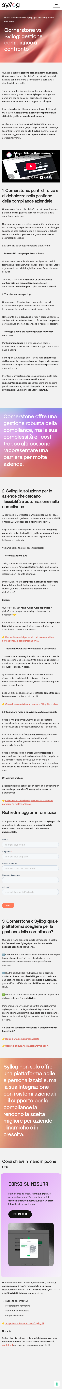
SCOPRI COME (20, 1214)
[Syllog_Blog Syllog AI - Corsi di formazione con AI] (10, 5)
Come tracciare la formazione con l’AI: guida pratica (31, 704)
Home (7, 18)
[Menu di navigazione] (56, 5)
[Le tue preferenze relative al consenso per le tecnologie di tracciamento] (57, 1384)
